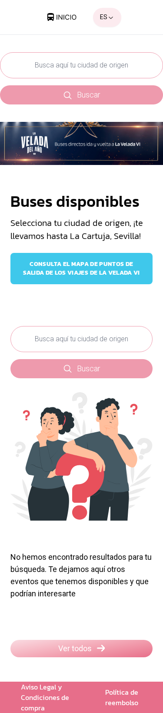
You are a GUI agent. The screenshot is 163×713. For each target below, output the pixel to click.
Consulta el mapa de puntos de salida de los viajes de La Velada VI (81, 268)
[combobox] (107, 17)
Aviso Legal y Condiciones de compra (45, 697)
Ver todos (75, 648)
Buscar (88, 94)
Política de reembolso (121, 697)
